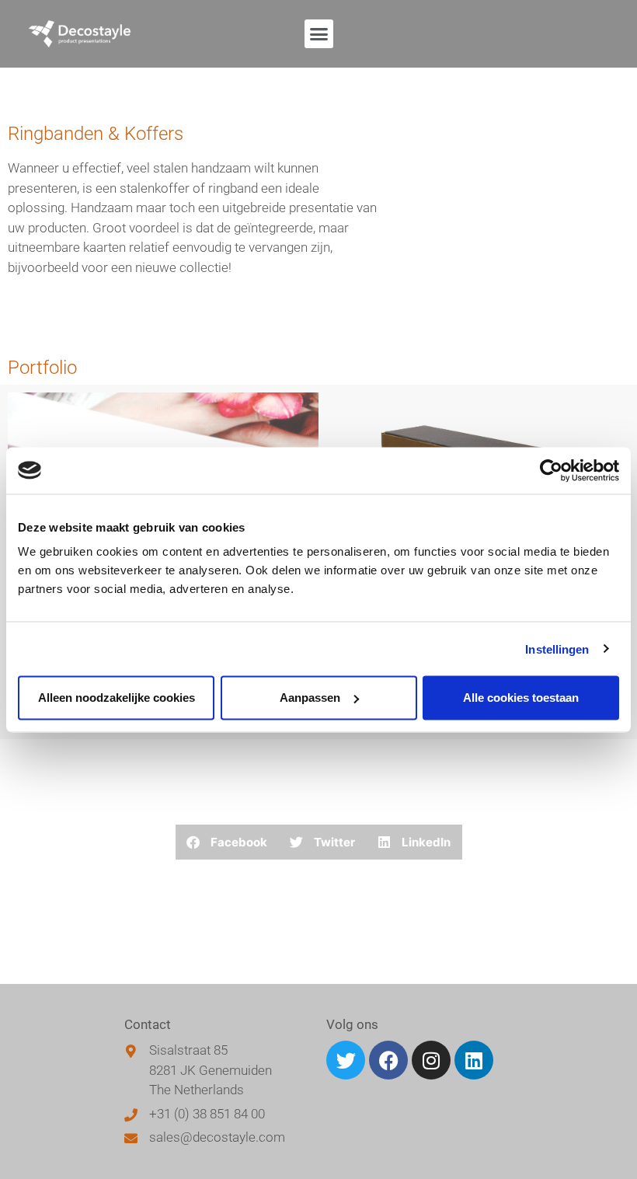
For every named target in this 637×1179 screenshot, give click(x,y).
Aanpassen (310, 697)
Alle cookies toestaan (521, 697)
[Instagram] (431, 1060)
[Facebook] (388, 1060)
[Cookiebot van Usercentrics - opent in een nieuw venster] (551, 470)
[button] (319, 34)
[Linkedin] (473, 1060)
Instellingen (557, 648)
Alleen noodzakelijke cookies (116, 697)
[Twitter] (345, 1060)
